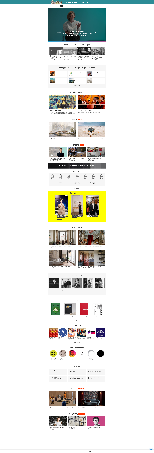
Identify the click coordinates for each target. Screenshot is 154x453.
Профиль (89, 428)
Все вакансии (77, 384)
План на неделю (81, 141)
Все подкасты (77, 342)
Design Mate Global (72, 160)
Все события (76, 188)
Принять (89, 451)
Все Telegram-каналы (76, 362)
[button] (142, 441)
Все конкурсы (77, 85)
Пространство (52, 141)
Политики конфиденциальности (81, 451)
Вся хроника (76, 222)
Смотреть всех (77, 295)
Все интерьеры (77, 270)
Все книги (77, 320)
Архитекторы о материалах (54, 160)
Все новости (76, 62)
